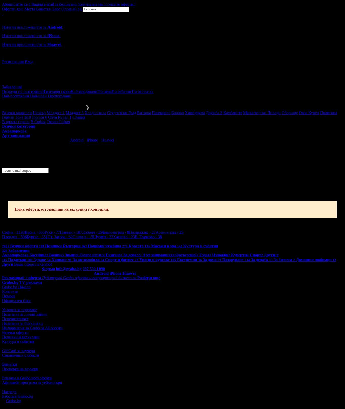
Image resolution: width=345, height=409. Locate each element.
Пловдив (14, 237)
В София (38, 122)
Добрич (92, 232)
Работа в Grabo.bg (17, 396)
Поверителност (15, 319)
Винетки (9, 364)
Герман (8, 117)
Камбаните (232, 113)
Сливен (83, 237)
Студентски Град (121, 113)
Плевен (71, 232)
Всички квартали (17, 113)
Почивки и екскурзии (21, 337)
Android (77, 140)
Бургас (37, 237)
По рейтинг (122, 91)
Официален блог (16, 300)
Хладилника (95, 113)
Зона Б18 (23, 117)
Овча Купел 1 (59, 117)
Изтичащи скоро (56, 91)
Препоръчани (59, 96)
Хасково (124, 237)
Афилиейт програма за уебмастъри (32, 382)
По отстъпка (142, 91)
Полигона (328, 113)
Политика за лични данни (24, 314)
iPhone (92, 140)
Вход (29, 61)
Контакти (10, 291)
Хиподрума (195, 113)
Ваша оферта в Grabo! (33, 264)
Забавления (12, 87)
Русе (52, 232)
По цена (104, 91)
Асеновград (169, 232)
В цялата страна (16, 122)
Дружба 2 (214, 113)
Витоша (144, 113)
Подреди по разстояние (22, 91)
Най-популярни (16, 96)
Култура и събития (18, 341)
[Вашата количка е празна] (2, 14)
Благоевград (116, 232)
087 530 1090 (94, 269)
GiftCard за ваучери (18, 351)
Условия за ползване (19, 310)
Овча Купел (309, 113)
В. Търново (148, 237)
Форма (48, 269)
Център (39, 113)
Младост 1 (56, 113)
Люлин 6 (39, 117)
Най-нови (39, 96)
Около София (58, 122)
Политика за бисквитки (22, 323)
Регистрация (13, 61)
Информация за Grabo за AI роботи (32, 328)
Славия (78, 117)
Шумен (103, 237)
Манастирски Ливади (262, 113)
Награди (9, 392)
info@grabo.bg (69, 269)
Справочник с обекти (20, 355)
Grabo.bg (13, 401)
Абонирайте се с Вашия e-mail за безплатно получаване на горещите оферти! (68, 4)
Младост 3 (75, 113)
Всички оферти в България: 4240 (30, 241)
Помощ (8, 296)
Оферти (12, 9)
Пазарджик (142, 232)
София (13, 232)
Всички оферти (15, 332)
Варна (35, 232)
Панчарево (161, 113)
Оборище (290, 113)
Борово (177, 113)
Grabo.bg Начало (16, 287)
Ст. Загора (60, 237)
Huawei (107, 140)
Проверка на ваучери (20, 369)
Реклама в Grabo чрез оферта (27, 378)
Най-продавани (84, 91)
